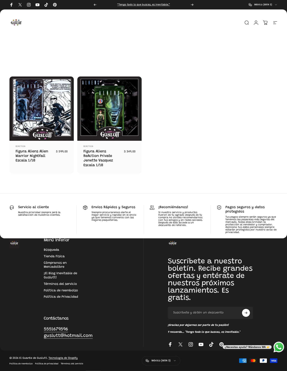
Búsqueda (51, 250)
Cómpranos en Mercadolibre (55, 265)
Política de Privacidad (61, 296)
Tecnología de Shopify (63, 358)
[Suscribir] (246, 313)
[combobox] (263, 4)
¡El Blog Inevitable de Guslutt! (60, 275)
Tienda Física (54, 256)
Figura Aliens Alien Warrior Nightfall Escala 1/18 (32, 156)
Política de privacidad (46, 364)
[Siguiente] (192, 4)
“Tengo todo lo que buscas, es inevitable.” (143, 4)
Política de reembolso (61, 290)
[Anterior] (95, 4)
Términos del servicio (60, 284)
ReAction (20, 146)
